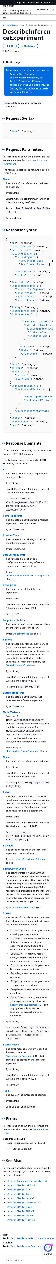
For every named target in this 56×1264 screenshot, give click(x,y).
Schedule (17, 371)
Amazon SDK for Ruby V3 (21, 1219)
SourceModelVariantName (32, 410)
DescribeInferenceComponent (26, 1246)
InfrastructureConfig (35, 321)
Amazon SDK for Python (20, 1215)
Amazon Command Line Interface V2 (27, 1180)
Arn (13, 243)
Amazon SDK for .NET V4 (21, 1185)
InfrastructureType (38, 325)
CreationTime (20, 250)
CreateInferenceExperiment (21, 665)
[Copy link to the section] (3, 118)
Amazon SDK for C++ (18, 1189)
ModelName (27, 346)
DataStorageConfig (24, 253)
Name (14, 131)
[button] (11, 62)
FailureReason (25, 300)
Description (19, 282)
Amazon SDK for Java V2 (20, 1198)
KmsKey (20, 275)
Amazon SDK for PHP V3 (20, 1211)
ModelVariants (21, 314)
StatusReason (20, 421)
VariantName (28, 353)
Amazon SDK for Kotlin (19, 1206)
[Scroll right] (53, 9)
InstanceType (38, 335)
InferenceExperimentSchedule (29, 859)
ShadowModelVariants (30, 389)
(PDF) (31, 91)
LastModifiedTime (23, 310)
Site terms (19, 1260)
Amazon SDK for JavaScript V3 (24, 1202)
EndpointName (25, 293)
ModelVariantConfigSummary (22, 751)
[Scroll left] (33, 9)
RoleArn (16, 368)
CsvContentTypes (31, 260)
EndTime (21, 375)
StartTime (22, 378)
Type (14, 425)
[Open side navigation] (4, 17)
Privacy (9, 1260)
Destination (24, 271)
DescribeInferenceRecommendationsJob (32, 1238)
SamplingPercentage (38, 396)
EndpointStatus (26, 296)
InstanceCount (39, 332)
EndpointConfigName (29, 289)
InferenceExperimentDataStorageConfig (28, 575)
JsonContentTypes (32, 264)
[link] (41, 24)
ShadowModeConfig (23, 385)
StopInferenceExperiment (24, 1004)
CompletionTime (21, 246)
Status (24, 350)
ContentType (24, 257)
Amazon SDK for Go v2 (19, 1193)
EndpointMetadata (23, 285)
